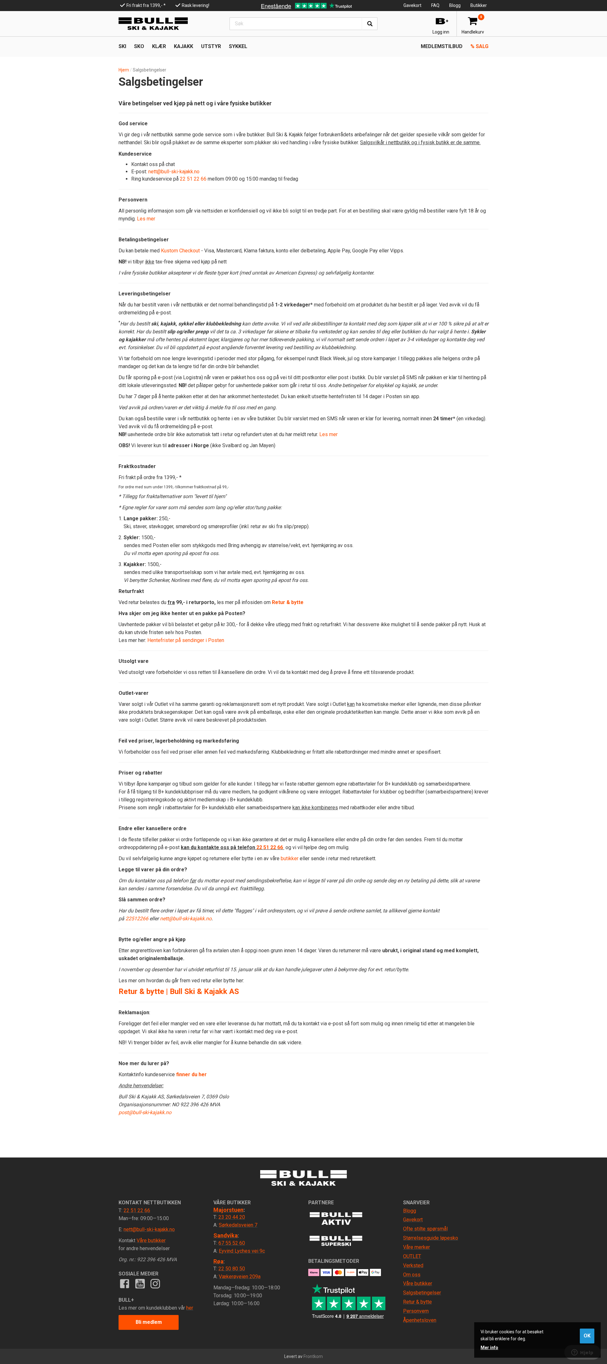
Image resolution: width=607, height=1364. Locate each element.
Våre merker (416, 1247)
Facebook (125, 1284)
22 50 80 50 (231, 1269)
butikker (289, 858)
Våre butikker (151, 1240)
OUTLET (412, 1256)
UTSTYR (211, 46)
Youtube (140, 1284)
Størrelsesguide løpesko (430, 1238)
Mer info (489, 1347)
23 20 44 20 (231, 1217)
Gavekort (412, 5)
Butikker (478, 5)
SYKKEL (238, 46)
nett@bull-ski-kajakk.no (173, 172)
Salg (479, 46)
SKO (139, 46)
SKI (122, 46)
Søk (369, 23)
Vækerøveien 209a (240, 1277)
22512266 (137, 919)
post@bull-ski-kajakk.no (145, 1112)
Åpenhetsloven (419, 1320)
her (189, 1308)
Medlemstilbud (442, 46)
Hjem (124, 69)
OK (587, 1336)
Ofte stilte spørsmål (425, 1229)
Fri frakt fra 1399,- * (146, 5)
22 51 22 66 (193, 179)
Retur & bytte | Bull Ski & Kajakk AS (179, 991)
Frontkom (313, 1356)
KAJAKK (183, 46)
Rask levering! (195, 5)
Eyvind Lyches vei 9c (242, 1251)
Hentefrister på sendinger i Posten (185, 640)
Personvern (416, 1311)
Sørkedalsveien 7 (238, 1225)
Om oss (411, 1275)
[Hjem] (153, 23)
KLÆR (159, 46)
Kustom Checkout (180, 251)
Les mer (146, 219)
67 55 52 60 (231, 1243)
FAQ (435, 5)
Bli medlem (149, 1322)
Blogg (455, 5)
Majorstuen (228, 1210)
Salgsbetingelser (422, 1293)
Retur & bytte (288, 602)
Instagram (155, 1284)
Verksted (413, 1265)
